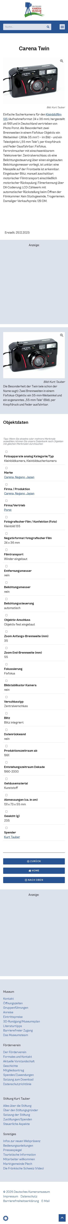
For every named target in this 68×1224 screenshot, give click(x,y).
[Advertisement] (34, 287)
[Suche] (48, 27)
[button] (62, 26)
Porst (8, 510)
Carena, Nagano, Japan (19, 477)
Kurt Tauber (12, 837)
